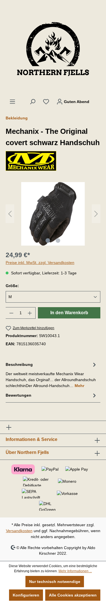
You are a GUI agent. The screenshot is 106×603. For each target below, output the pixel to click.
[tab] (52, 374)
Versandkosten (19, 530)
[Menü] (12, 101)
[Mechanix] (53, 161)
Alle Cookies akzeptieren (73, 595)
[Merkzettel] (46, 101)
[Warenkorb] (96, 99)
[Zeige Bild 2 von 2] (58, 240)
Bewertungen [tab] (18, 395)
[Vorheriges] (10, 214)
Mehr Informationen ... (75, 571)
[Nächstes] (96, 214)
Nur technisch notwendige (54, 581)
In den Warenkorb (69, 312)
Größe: (12, 285)
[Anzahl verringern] (11, 313)
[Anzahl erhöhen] (30, 313)
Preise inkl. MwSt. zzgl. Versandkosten (40, 262)
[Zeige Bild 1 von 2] (48, 240)
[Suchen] (32, 101)
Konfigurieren (26, 595)
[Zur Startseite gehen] (53, 49)
